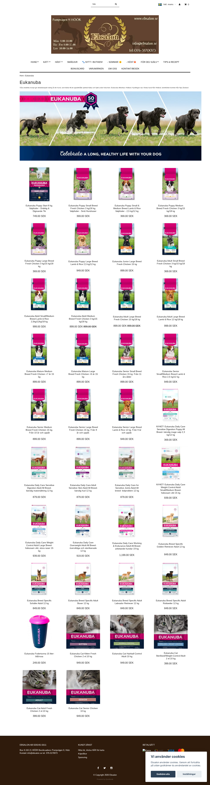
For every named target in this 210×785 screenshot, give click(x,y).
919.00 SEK (83, 556)
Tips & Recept (171, 62)
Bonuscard (77, 68)
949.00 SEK (83, 270)
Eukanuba (29, 76)
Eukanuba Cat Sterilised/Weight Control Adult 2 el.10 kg (170, 656)
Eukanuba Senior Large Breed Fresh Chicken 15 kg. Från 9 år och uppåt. (83, 430)
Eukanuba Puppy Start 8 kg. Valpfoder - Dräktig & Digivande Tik (39, 208)
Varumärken (96, 68)
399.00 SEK (170, 663)
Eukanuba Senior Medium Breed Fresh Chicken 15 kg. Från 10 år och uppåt (39, 430)
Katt (46, 62)
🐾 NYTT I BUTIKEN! (92, 62)
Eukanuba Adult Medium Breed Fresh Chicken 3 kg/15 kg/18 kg (83, 319)
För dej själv (149, 62)
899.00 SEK (127, 270)
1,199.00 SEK (127, 555)
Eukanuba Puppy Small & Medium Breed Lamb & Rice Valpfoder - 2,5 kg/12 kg (127, 208)
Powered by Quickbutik (105, 779)
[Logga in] (181, 4)
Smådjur (72, 62)
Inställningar (189, 774)
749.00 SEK (39, 216)
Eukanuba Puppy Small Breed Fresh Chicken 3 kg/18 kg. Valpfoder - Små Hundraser (83, 208)
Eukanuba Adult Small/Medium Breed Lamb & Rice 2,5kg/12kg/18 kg (39, 319)
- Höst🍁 (131, 62)
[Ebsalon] (105, 31)
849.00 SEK (170, 554)
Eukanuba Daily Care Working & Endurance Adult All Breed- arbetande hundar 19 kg (127, 546)
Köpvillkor (82, 754)
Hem (22, 76)
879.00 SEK (39, 497)
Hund (34, 62)
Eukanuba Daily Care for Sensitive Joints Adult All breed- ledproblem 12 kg (127, 488)
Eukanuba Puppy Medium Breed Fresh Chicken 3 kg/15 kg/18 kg (171, 208)
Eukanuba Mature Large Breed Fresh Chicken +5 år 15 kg (83, 374)
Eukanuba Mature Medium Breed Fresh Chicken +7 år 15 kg (39, 374)
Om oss (112, 68)
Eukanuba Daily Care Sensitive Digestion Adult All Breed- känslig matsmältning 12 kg (39, 488)
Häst (58, 62)
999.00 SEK (39, 326)
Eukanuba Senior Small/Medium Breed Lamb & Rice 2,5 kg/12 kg (171, 374)
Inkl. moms (169, 4)
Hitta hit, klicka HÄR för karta (91, 750)
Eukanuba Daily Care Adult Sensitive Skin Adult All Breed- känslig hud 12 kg (83, 488)
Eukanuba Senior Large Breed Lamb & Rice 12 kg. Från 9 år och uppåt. (127, 430)
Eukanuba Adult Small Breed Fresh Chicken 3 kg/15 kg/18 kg (171, 264)
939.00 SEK (170, 498)
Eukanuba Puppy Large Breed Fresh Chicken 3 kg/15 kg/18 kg (39, 264)
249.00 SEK (39, 662)
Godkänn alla (163, 774)
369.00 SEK (83, 216)
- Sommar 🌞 (114, 62)
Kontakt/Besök (130, 68)
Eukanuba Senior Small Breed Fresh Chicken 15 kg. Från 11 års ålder (127, 374)
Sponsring (82, 757)
